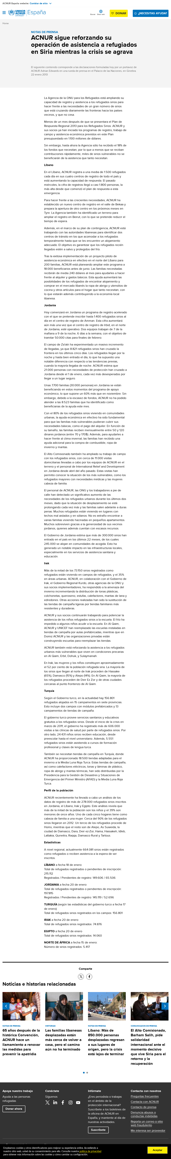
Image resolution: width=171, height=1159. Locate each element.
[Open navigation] (4, 13)
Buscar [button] (92, 14)
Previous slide (6, 1006)
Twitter (47, 1102)
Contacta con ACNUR (145, 1102)
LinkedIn (55, 1102)
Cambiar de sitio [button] (39, 3)
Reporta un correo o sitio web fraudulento (147, 1123)
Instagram (70, 1102)
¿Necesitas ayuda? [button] (152, 13)
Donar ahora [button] (14, 1109)
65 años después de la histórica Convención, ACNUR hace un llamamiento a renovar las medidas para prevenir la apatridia (21, 1042)
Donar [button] (121, 13)
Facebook (63, 1102)
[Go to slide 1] (84, 1073)
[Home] (19, 13)
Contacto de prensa (143, 1107)
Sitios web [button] (101, 14)
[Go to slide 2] (88, 1073)
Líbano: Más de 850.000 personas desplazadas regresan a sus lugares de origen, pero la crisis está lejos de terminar (106, 1042)
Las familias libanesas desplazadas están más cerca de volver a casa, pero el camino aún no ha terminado (63, 1040)
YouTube (78, 1102)
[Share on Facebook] (89, 977)
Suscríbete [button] (98, 1130)
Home (6, 23)
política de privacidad (90, 1151)
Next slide (164, 1006)
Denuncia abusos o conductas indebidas (144, 1114)
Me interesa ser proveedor (148, 1130)
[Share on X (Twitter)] (81, 977)
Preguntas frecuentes (145, 1096)
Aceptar (157, 1150)
